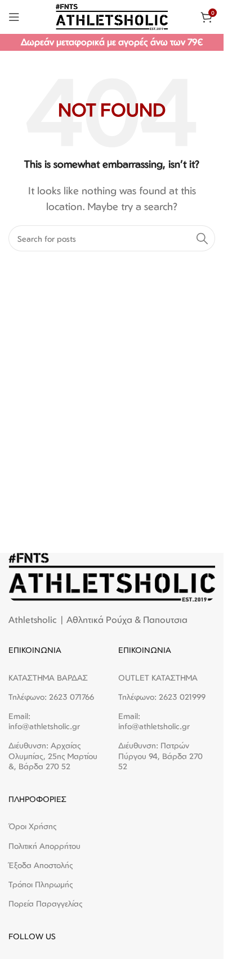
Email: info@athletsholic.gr (44, 721)
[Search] (202, 238)
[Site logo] (112, 15)
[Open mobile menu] (14, 17)
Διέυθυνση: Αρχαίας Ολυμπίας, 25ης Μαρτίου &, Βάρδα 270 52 (52, 755)
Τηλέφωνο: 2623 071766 (51, 696)
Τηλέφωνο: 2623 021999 (162, 696)
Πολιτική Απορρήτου (44, 846)
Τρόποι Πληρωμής (40, 884)
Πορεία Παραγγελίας (45, 903)
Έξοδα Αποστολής (40, 865)
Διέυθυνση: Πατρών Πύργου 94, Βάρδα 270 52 (160, 755)
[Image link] (111, 576)
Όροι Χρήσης (32, 826)
